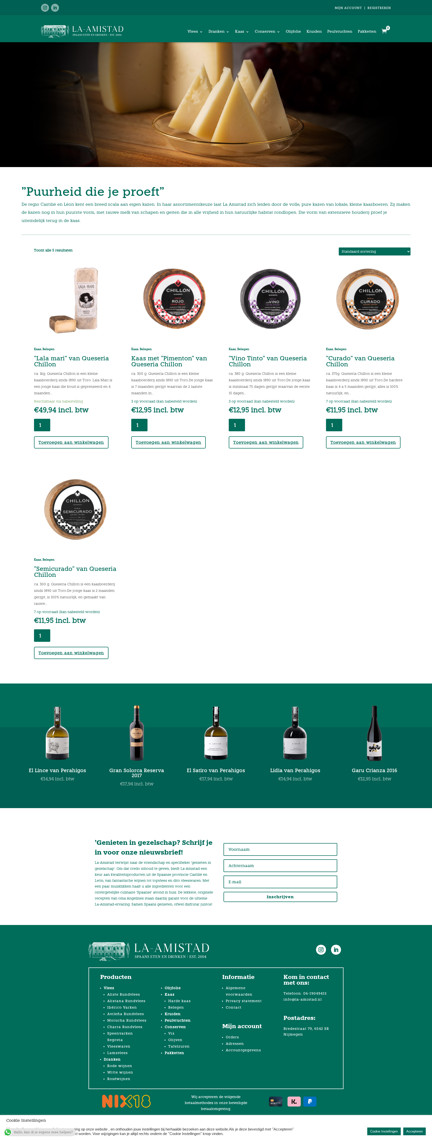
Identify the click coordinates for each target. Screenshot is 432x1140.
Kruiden (314, 31)
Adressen (235, 1044)
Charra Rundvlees (124, 1027)
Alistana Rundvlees (126, 1001)
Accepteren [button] (414, 1131)
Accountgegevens (243, 1050)
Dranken (216, 31)
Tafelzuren (179, 1046)
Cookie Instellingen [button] (384, 1131)
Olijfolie (293, 31)
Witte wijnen (120, 1072)
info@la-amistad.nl (303, 999)
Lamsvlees (117, 1053)
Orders (232, 1037)
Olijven (175, 1040)
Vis (171, 1033)
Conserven (265, 31)
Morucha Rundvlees (126, 1020)
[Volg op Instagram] (45, 8)
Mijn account (348, 8)
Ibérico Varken (122, 1007)
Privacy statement (244, 1001)
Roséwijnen (118, 1079)
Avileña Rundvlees (125, 1014)
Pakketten (367, 31)
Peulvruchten (339, 31)
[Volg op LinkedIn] (55, 8)
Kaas (239, 31)
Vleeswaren (118, 1046)
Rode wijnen (119, 1066)
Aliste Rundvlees (123, 994)
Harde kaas (179, 1001)
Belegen (48, 349)
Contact (234, 1007)
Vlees (193, 31)
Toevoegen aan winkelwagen (71, 442)
